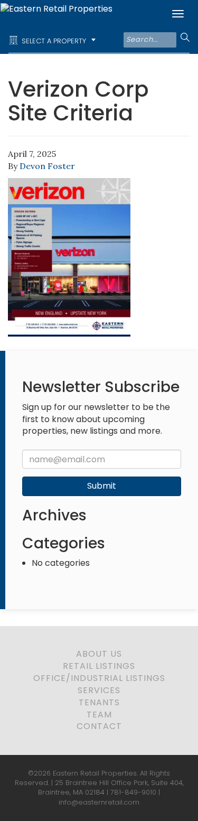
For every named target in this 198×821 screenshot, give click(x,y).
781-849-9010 (133, 792)
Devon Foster (47, 166)
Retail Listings (99, 666)
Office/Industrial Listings (99, 678)
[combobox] (53, 40)
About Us (99, 654)
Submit (101, 486)
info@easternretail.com (99, 802)
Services (99, 690)
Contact (99, 726)
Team (99, 714)
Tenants (99, 702)
